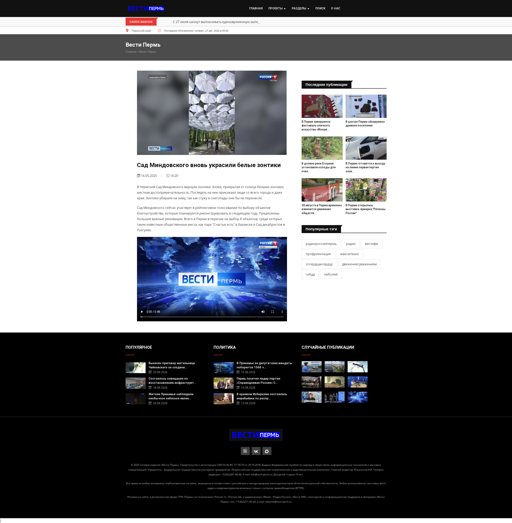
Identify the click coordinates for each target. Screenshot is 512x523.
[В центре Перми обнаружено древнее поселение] (366, 106)
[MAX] (266, 451)
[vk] (256, 451)
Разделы (301, 8)
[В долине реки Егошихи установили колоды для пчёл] (322, 147)
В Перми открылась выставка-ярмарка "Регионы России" (365, 209)
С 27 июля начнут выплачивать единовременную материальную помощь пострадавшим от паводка (251, 22)
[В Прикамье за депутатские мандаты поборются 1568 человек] (224, 367)
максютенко (349, 254)
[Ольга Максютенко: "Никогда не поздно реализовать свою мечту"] (358, 382)
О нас (335, 8)
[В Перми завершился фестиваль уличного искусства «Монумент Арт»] (322, 106)
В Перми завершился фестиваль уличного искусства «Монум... (316, 125)
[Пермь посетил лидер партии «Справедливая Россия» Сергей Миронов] (224, 383)
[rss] (245, 451)
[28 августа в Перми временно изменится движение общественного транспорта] (322, 189)
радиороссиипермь (321, 243)
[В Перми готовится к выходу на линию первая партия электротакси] (366, 147)
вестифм (371, 243)
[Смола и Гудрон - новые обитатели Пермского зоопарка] (335, 382)
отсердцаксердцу (319, 264)
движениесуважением (359, 264)
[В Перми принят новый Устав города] (335, 366)
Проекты (277, 8)
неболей (331, 274)
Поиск (320, 8)
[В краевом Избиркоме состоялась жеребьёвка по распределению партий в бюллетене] (224, 398)
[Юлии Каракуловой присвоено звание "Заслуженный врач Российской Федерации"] (312, 397)
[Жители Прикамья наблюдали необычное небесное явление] (136, 398)
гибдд (310, 274)
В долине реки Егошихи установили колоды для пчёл (319, 167)
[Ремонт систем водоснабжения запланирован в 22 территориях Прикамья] (312, 382)
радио (351, 243)
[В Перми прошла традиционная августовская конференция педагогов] (335, 397)
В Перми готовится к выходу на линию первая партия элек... (365, 167)
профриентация (318, 254)
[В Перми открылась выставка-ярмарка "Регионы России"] (366, 189)
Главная (256, 8)
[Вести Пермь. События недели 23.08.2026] (358, 397)
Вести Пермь (147, 51)
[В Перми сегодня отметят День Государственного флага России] (358, 366)
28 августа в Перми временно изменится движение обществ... (322, 209)
